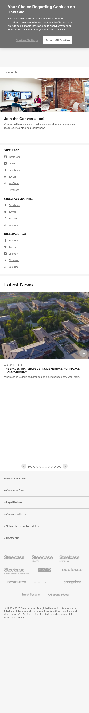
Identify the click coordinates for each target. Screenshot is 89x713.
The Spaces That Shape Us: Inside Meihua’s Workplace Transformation (42, 370)
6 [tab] (43, 467)
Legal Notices (14, 502)
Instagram (14, 156)
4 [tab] (37, 467)
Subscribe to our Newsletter (22, 526)
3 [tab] (34, 467)
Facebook (14, 170)
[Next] (65, 466)
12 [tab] (60, 467)
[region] (44, 24)
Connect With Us (16, 514)
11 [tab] (58, 467)
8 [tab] (49, 467)
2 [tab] (31, 467)
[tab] (23, 466)
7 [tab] (46, 467)
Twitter (12, 176)
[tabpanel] (44, 110)
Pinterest (14, 189)
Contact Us (12, 538)
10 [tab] (55, 467)
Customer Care (15, 490)
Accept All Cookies (58, 40)
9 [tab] (52, 467)
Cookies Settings (27, 40)
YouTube (14, 183)
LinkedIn (13, 163)
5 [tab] (40, 467)
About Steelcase (16, 478)
